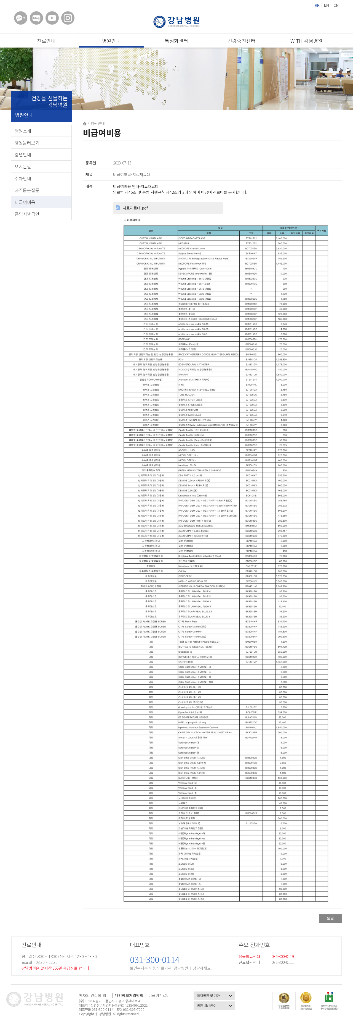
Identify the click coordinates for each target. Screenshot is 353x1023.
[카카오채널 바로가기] (21, 18)
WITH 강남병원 (306, 40)
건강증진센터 (242, 40)
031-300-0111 (283, 962)
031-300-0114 (155, 959)
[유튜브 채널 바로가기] (52, 18)
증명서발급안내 (29, 214)
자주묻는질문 (27, 190)
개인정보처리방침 (129, 995)
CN (336, 5)
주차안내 (23, 178)
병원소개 (23, 130)
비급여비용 (25, 202)
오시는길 (23, 166)
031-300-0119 (283, 956)
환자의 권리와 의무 (94, 995)
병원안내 (111, 40)
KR (317, 5)
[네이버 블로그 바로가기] (36, 18)
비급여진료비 (159, 995)
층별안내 (23, 154)
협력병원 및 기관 (208, 995)
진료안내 (46, 40)
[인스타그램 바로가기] (68, 18)
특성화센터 (176, 40)
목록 (330, 918)
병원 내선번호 (206, 1005)
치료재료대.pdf (135, 208)
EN (326, 5)
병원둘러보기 (27, 142)
